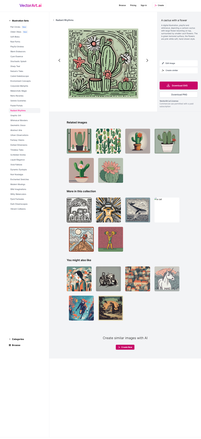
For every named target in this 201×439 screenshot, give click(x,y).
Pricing (133, 5)
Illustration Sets (20, 20)
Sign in (144, 5)
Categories (18, 339)
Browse (122, 5)
